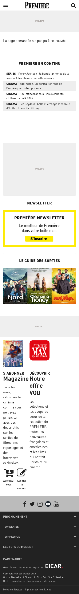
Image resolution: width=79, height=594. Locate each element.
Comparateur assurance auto (19, 573)
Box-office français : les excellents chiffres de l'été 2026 (35, 96)
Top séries (11, 526)
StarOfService (55, 577)
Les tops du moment (18, 547)
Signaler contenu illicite (37, 589)
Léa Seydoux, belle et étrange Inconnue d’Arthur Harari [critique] (38, 106)
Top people (11, 536)
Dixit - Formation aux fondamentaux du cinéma (29, 581)
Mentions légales (12, 589)
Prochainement (15, 516)
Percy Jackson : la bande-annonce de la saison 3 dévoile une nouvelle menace (37, 76)
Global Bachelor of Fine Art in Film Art (24, 577)
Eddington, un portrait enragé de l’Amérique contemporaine (34, 86)
